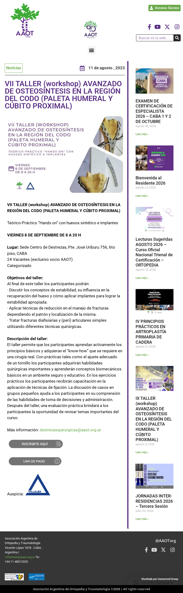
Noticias (13, 67)
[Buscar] (176, 38)
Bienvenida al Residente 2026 (150, 180)
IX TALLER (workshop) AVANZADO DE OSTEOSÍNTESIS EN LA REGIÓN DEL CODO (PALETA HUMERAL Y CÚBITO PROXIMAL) (154, 419)
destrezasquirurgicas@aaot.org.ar (70, 429)
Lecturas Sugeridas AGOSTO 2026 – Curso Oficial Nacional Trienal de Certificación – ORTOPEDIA (154, 252)
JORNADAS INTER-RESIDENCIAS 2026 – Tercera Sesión (154, 501)
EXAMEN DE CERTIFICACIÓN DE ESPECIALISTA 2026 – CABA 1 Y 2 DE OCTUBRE (154, 111)
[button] (92, 50)
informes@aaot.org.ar (20, 557)
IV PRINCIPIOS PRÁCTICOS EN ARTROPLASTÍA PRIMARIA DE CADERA (151, 331)
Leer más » (142, 134)
